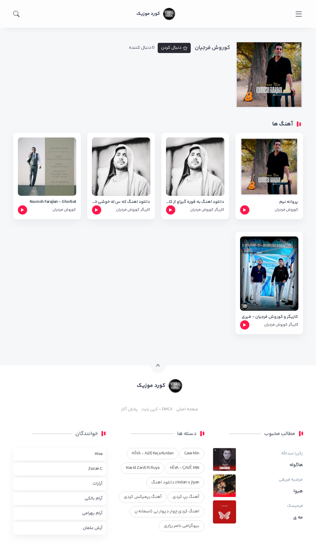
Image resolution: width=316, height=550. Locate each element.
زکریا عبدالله (292, 453)
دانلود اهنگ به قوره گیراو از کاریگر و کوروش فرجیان (195, 202)
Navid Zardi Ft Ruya (142, 468)
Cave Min (191, 453)
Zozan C (95, 469)
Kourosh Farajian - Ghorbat (53, 202)
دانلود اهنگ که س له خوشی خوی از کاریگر (121, 202)
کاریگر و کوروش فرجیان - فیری (270, 317)
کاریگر (219, 210)
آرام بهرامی (92, 513)
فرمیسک (295, 506)
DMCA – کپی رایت (157, 409)
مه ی (298, 517)
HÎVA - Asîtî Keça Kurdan (152, 453)
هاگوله (296, 465)
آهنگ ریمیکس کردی (143, 497)
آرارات (97, 483)
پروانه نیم (288, 202)
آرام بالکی (93, 498)
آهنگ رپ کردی (186, 497)
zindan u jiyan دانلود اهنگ (175, 482)
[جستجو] (16, 14)
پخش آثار (129, 409)
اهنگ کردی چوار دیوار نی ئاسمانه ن (167, 511)
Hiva (98, 454)
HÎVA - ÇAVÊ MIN (184, 468)
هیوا (298, 491)
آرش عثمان (92, 528)
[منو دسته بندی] (298, 14)
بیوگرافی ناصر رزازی (181, 526)
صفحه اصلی (187, 409)
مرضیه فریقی (291, 479)
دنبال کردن (171, 47)
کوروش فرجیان (286, 210)
